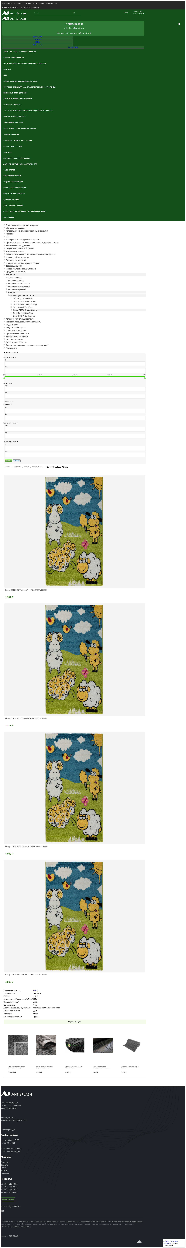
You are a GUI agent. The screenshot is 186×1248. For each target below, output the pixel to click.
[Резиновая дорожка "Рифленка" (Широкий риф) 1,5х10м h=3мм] (103, 1051)
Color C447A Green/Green (24, 301)
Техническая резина (15, 251)
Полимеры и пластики (16, 260)
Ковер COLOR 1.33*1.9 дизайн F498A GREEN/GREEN (26, 846)
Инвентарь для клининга (17, 336)
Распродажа (11, 347)
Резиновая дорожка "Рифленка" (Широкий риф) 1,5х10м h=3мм (102, 1069)
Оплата (4, 1164)
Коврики (9, 233)
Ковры (11, 292)
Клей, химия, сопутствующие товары (22, 263)
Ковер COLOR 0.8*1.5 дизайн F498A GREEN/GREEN (26, 590)
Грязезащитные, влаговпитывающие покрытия (27, 230)
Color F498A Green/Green (25, 310)
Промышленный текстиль (17, 333)
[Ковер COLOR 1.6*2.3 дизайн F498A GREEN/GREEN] (74, 916)
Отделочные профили (16, 330)
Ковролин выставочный (19, 283)
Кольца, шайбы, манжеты (17, 257)
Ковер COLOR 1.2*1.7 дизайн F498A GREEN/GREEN (26, 718)
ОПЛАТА (18, 3)
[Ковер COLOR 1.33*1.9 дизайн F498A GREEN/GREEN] (74, 788)
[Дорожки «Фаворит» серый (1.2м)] (131, 1051)
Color (35, 990)
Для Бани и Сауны (14, 339)
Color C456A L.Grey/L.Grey (25, 304)
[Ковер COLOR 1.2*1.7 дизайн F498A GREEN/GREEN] (74, 659)
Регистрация (174, 1241)
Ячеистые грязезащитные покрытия (22, 225)
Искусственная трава (15, 327)
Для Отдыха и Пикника (16, 342)
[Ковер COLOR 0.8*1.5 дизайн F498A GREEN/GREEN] (74, 531)
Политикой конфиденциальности (16, 1226)
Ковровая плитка (16, 280)
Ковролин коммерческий (19, 286)
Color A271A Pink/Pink (23, 298)
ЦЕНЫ (28, 3)
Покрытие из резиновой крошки (20, 248)
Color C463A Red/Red (22, 307)
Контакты (5, 1170)
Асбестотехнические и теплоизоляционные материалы (31, 254)
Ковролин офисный (17, 289)
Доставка (5, 1162)
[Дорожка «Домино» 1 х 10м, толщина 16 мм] (75, 1051)
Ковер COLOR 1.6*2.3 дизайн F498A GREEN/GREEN (26, 975)
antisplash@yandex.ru (30, 7)
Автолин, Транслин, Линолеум (19, 318)
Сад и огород (12, 324)
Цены (3, 1167)
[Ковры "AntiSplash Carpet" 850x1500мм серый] (46, 1051)
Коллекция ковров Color (22, 295)
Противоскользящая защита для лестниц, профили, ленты (32, 242)
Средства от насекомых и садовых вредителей (27, 345)
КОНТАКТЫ (38, 3)
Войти (126, 13)
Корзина (168, 1243)
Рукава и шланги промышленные (21, 268)
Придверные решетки (15, 271)
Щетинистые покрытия (16, 228)
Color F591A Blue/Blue (23, 313)
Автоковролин (14, 277)
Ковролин (10, 274)
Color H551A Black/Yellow (24, 316)
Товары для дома (14, 265)
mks (7, 236)
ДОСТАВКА (7, 3)
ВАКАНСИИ (51, 3)
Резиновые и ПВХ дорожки (18, 245)
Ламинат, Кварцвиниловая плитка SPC (23, 321)
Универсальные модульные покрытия (23, 239)
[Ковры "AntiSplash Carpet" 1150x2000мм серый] (18, 1051)
